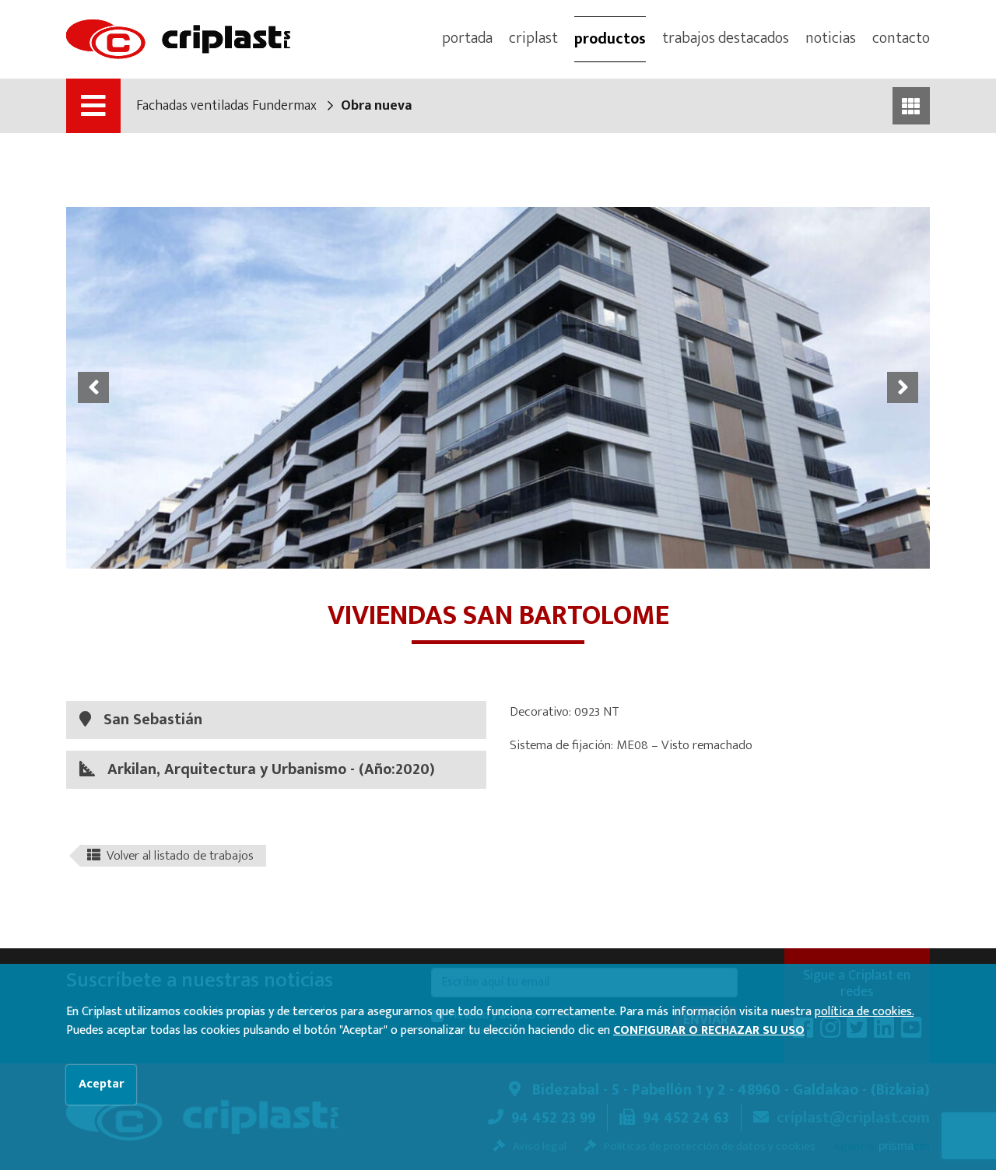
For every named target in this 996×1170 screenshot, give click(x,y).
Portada (467, 38)
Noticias (830, 38)
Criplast (533, 38)
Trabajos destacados (725, 38)
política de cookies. (864, 1011)
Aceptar (101, 1084)
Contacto (901, 38)
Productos (610, 39)
